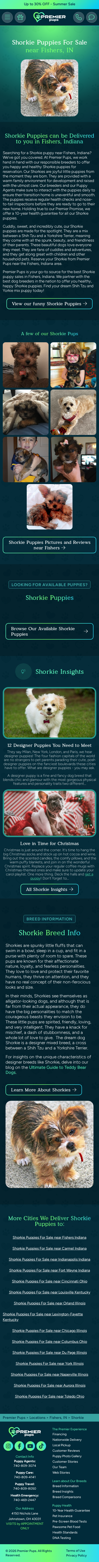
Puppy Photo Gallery (67, 1456)
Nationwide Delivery (67, 1440)
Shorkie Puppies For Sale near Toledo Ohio (49, 1396)
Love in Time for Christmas (49, 843)
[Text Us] (91, 17)
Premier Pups (14, 1417)
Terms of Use (75, 1551)
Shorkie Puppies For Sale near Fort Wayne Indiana (49, 1270)
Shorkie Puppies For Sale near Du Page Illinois (49, 1352)
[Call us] (78, 17)
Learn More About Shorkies (40, 1090)
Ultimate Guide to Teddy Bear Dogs (46, 1070)
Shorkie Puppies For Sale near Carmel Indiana (49, 1248)
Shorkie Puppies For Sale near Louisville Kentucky (49, 1292)
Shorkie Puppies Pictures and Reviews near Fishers (49, 545)
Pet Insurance (62, 1516)
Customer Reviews (66, 1451)
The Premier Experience (69, 1429)
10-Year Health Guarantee (71, 1510)
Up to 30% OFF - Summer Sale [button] (49, 4)
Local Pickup (61, 1445)
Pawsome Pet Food (66, 1527)
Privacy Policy (76, 1555)
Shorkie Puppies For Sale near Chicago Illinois (49, 1330)
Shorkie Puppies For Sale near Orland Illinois (49, 1303)
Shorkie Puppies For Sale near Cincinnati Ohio (49, 1281)
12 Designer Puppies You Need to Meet (49, 745)
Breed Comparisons (66, 1497)
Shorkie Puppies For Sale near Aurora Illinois (49, 1385)
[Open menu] (7, 17)
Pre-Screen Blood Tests (69, 1521)
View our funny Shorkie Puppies (47, 303)
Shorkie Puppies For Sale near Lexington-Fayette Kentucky (43, 1317)
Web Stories (61, 1473)
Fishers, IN (59, 1417)
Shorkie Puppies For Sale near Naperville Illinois (49, 1374)
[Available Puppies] (20, 17)
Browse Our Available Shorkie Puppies (43, 631)
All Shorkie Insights (46, 889)
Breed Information (65, 1486)
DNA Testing (61, 1538)
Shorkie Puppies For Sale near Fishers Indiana (49, 1237)
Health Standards (65, 1532)
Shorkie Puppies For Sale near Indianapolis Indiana (49, 1259)
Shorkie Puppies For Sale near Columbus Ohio (49, 1341)
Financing (59, 1434)
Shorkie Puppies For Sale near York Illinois (50, 1363)
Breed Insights (62, 1492)
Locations (37, 1417)
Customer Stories (65, 1462)
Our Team (59, 1467)
